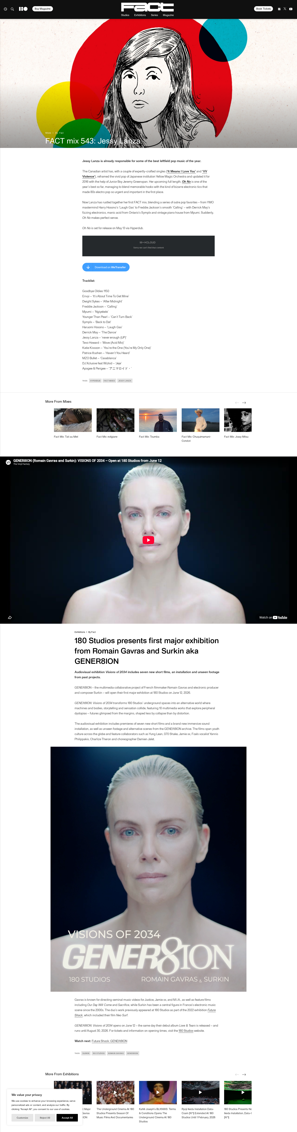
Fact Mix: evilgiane (107, 436)
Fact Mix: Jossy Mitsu (236, 436)
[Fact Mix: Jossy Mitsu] (243, 420)
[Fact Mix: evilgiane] (115, 420)
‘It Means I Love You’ (181, 171)
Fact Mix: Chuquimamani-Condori (196, 438)
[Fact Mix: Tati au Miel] (73, 420)
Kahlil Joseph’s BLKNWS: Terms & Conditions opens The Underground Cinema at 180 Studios (157, 1115)
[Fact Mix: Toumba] (158, 420)
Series (154, 14)
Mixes (48, 132)
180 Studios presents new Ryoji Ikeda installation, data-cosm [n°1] (242, 1113)
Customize (22, 1117)
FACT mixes (109, 381)
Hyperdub (95, 381)
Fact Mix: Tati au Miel (66, 436)
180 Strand (23, 9)
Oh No (186, 181)
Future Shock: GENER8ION (109, 1041)
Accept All (67, 1117)
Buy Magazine (43, 8)
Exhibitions (140, 14)
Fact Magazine (147, 7)
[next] (244, 402)
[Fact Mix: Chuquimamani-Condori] (200, 420)
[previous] (237, 402)
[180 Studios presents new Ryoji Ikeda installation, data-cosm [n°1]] (243, 1092)
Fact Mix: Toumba (149, 436)
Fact (61, 132)
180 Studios (186, 1030)
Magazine (168, 14)
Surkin (85, 1053)
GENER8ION (132, 1053)
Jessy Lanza (124, 381)
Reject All (45, 1117)
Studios (125, 14)
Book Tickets (263, 8)
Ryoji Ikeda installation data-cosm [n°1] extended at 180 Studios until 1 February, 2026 (198, 1113)
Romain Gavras (116, 1053)
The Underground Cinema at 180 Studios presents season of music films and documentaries (115, 1113)
